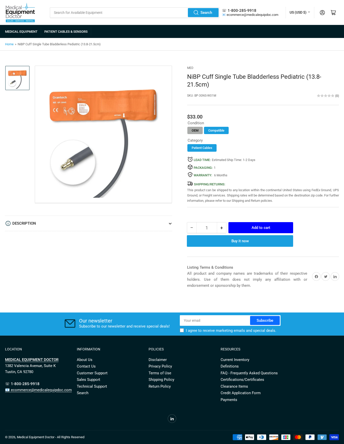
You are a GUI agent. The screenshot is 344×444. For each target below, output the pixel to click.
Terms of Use (160, 373)
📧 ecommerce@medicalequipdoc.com (38, 390)
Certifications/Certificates (242, 379)
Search (206, 12)
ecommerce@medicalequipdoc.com (252, 15)
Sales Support (88, 379)
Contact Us (86, 366)
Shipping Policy (161, 379)
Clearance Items (234, 386)
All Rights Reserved (70, 437)
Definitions (230, 366)
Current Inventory (235, 359)
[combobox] (134, 12)
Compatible (216, 130)
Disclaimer (158, 359)
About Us (84, 359)
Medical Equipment (21, 31)
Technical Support (92, 386)
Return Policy (160, 386)
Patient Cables (202, 148)
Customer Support (92, 373)
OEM (195, 130)
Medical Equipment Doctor (35, 437)
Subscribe (265, 320)
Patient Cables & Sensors (66, 31)
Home (9, 44)
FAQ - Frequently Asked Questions (249, 373)
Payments (229, 399)
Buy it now (240, 241)
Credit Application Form (241, 393)
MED (190, 68)
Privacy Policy (160, 366)
